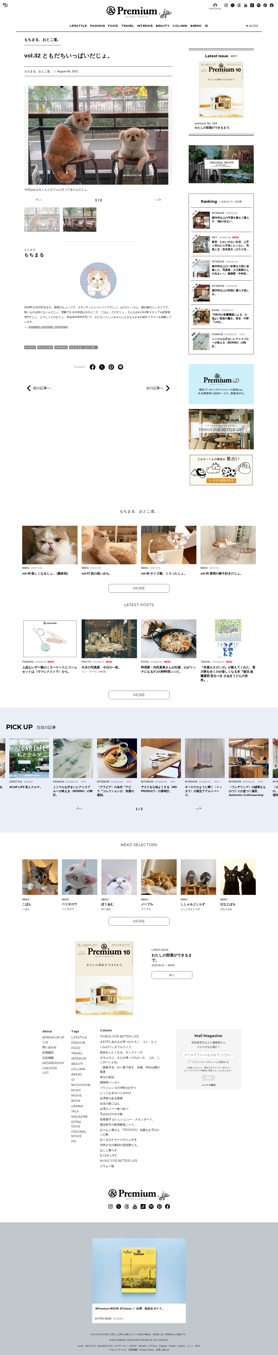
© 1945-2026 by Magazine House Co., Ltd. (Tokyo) (138, 1340)
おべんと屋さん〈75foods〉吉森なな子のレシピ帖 (130, 1132)
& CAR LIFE (108, 1155)
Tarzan (172, 1345)
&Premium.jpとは (53, 1040)
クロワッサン (121, 1345)
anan (81, 1345)
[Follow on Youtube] (245, 5)
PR (73, 1141)
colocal (181, 1345)
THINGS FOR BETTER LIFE (119, 1036)
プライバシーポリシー (220, 1068)
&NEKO (196, 26)
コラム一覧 (107, 1166)
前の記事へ (41, 388)
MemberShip (53, 1063)
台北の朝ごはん (110, 1103)
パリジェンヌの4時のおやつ (118, 1087)
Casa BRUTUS (105, 1345)
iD (206, 26)
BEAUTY (162, 26)
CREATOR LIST (215, 9)
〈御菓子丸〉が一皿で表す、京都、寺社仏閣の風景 (130, 1070)
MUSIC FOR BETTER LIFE (118, 1161)
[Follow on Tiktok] (252, 5)
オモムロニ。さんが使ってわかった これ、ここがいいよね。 (130, 1060)
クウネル (152, 1345)
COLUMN (180, 26)
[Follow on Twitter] (232, 5)
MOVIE (76, 1095)
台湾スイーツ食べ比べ (114, 1109)
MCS (197, 1345)
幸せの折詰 (107, 1077)
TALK (75, 1111)
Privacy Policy (146, 1349)
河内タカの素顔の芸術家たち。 (120, 1145)
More (139, 588)
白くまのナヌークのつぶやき (118, 1139)
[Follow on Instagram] (226, 5)
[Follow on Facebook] (271, 5)
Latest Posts (139, 605)
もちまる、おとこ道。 (42, 39)
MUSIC (76, 1090)
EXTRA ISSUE (76, 1124)
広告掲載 (48, 1058)
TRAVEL (127, 26)
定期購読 (48, 1052)
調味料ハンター (110, 1082)
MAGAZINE (79, 1117)
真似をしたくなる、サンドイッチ (121, 1052)
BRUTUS (90, 1345)
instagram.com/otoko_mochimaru (48, 326)
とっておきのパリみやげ (115, 1093)
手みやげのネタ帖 (111, 1114)
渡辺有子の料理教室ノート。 (118, 1124)
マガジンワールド (118, 1349)
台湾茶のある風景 (111, 1098)
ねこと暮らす (108, 1150)
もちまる (34, 252)
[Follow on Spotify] (258, 5)
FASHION (97, 26)
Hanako (142, 1345)
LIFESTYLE (78, 26)
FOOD (113, 26)
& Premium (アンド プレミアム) (139, 12)
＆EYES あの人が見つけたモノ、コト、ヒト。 (130, 1042)
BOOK (75, 1101)
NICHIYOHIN (80, 1085)
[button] (38, 199)
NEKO (31, 347)
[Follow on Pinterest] (265, 5)
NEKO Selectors (139, 845)
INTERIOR (145, 26)
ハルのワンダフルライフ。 (117, 1047)
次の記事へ (154, 388)
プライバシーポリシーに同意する (210, 1062)
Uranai (77, 1106)
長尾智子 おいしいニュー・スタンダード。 (127, 1119)
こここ (190, 1345)
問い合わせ (49, 1047)
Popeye (163, 1345)
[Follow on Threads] (239, 5)
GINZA (133, 1345)
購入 (172, 975)
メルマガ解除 (208, 1085)
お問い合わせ (162, 1349)
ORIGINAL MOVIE (78, 1134)
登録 (208, 1077)
